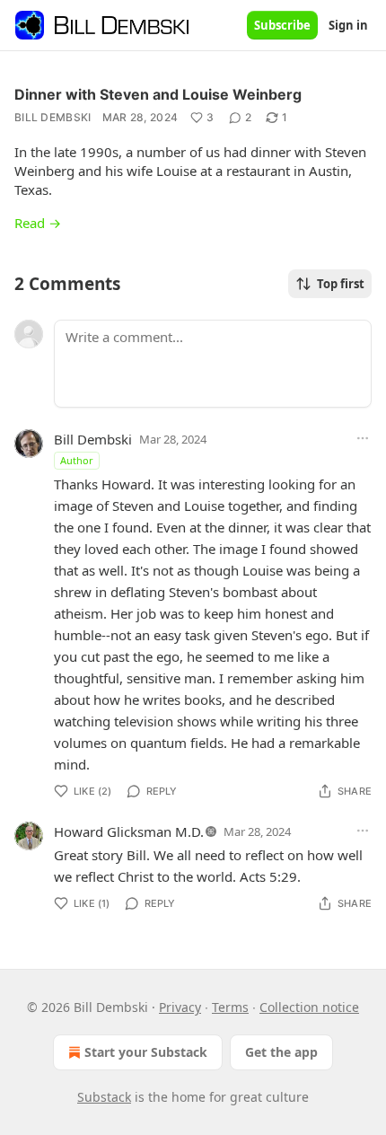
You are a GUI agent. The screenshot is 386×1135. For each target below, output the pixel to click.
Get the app (281, 1051)
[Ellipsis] (362, 438)
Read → (37, 223)
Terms (230, 1007)
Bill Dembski (53, 117)
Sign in (348, 25)
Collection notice (309, 1007)
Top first (340, 284)
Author (76, 460)
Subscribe (282, 25)
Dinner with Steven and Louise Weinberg (158, 94)
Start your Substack (145, 1051)
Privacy (180, 1007)
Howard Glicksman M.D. (129, 831)
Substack (104, 1096)
